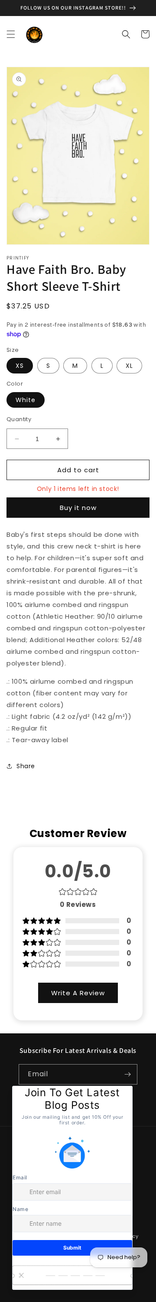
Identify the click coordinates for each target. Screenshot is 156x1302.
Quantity (18, 419)
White (26, 400)
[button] (10, 34)
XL (129, 365)
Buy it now (78, 507)
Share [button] (25, 766)
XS (20, 365)
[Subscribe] (127, 1074)
